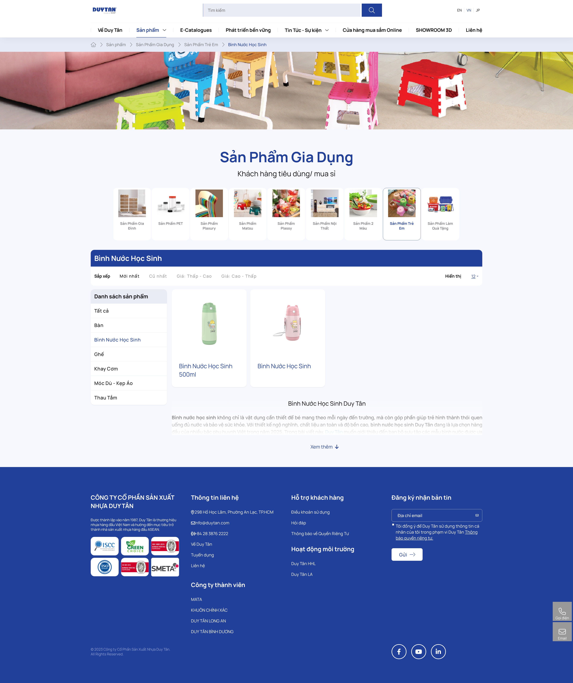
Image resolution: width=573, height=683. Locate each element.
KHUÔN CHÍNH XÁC (209, 610)
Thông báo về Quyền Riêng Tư (320, 533)
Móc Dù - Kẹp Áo (113, 383)
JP (478, 10)
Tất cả (101, 310)
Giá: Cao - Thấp (239, 276)
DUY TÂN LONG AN (208, 621)
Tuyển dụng (202, 555)
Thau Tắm (105, 397)
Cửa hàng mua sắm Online (372, 30)
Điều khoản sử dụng (310, 512)
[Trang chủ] (93, 44)
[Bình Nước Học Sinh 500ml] (209, 322)
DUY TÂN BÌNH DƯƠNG (212, 631)
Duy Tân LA (302, 574)
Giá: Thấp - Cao (194, 276)
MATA (196, 599)
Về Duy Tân (110, 30)
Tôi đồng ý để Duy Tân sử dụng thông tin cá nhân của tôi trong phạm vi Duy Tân (437, 532)
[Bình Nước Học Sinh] (287, 322)
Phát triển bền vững (248, 30)
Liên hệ (474, 30)
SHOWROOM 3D (434, 30)
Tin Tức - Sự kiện (303, 30)
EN (459, 10)
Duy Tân (334, 432)
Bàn (98, 325)
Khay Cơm (106, 368)
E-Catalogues (196, 30)
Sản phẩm (147, 30)
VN (469, 10)
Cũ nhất (158, 276)
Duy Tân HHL (303, 563)
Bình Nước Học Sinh (117, 339)
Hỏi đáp (298, 523)
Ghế (99, 354)
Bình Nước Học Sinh (284, 366)
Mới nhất (130, 276)
